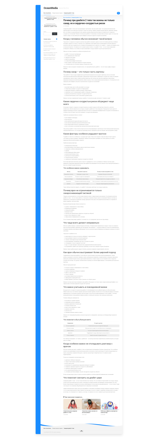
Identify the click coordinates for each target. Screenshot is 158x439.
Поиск (45, 31)
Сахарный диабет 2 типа (69, 13)
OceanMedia (51, 8)
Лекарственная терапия (57, 13)
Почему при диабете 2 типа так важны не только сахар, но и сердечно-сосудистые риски (50, 54)
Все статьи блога (47, 13)
